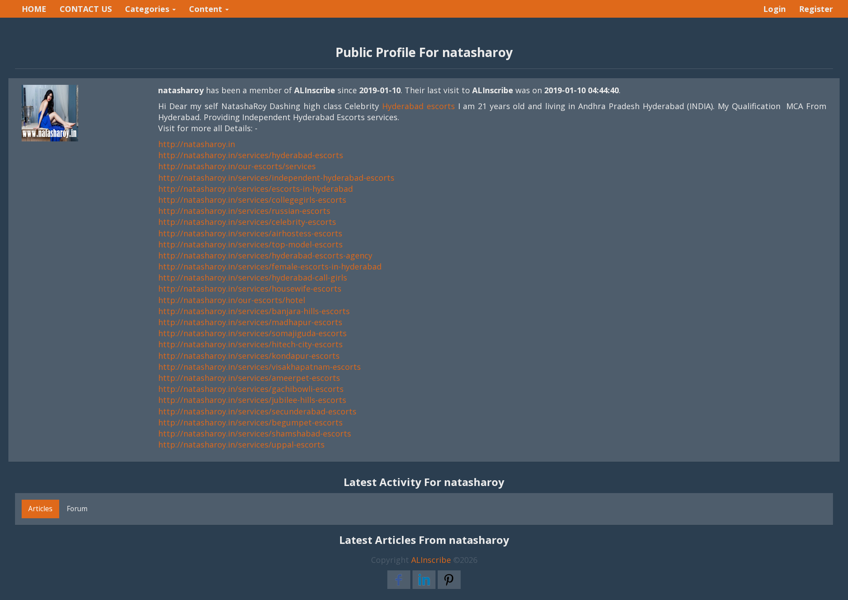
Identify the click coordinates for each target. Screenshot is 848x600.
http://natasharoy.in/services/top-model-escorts (250, 244)
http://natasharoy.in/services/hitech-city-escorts (250, 344)
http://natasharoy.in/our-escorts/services (237, 166)
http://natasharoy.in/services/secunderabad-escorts (257, 411)
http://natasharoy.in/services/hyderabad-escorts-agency (265, 255)
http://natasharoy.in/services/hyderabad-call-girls (252, 277)
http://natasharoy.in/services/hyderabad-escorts (250, 155)
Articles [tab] (40, 508)
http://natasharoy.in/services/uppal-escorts (241, 444)
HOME (34, 9)
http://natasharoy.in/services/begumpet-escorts (250, 422)
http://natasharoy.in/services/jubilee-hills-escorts (252, 400)
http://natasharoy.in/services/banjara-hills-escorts (254, 311)
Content (206, 9)
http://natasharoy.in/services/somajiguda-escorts (252, 333)
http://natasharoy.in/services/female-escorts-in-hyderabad (270, 266)
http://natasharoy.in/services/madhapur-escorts (250, 322)
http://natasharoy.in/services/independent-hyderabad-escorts (276, 177)
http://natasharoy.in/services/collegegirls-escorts (252, 199)
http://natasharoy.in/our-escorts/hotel (231, 300)
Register (816, 9)
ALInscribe (431, 559)
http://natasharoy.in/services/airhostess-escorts (250, 233)
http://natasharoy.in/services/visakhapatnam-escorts (259, 366)
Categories (148, 9)
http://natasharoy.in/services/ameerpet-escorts (249, 377)
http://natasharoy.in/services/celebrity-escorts (247, 221)
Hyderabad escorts (418, 106)
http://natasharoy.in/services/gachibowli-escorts (251, 389)
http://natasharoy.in (196, 144)
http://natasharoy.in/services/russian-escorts (244, 210)
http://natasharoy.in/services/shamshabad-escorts (254, 433)
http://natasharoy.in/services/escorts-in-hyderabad (255, 188)
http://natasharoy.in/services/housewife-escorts (249, 288)
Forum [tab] (77, 508)
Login (774, 9)
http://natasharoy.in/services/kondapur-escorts (249, 355)
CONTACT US (86, 9)
